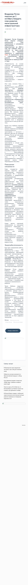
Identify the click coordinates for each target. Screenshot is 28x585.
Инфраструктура (9, 322)
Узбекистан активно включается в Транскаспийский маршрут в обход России (13, 376)
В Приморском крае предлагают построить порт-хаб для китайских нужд (13, 369)
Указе (6, 54)
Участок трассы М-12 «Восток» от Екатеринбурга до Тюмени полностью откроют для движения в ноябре (13, 388)
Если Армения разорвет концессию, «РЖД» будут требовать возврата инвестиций (13, 382)
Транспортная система (15, 320)
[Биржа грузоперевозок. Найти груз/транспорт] (7, 3)
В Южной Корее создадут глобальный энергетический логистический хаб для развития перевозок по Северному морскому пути (14, 396)
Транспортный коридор (18, 322)
